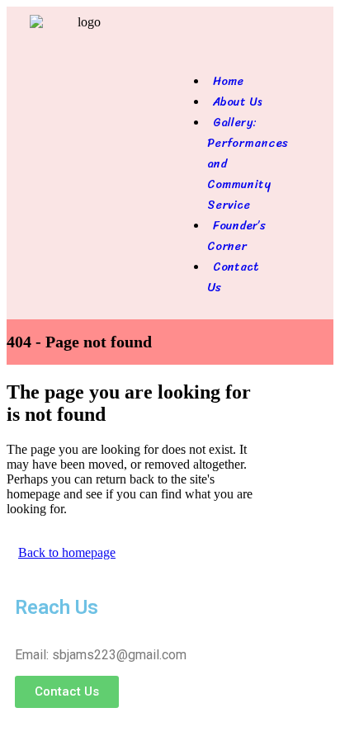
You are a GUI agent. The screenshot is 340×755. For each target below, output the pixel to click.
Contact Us (233, 277)
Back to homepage (67, 552)
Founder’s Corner (236, 236)
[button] (227, 50)
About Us (237, 102)
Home (228, 81)
